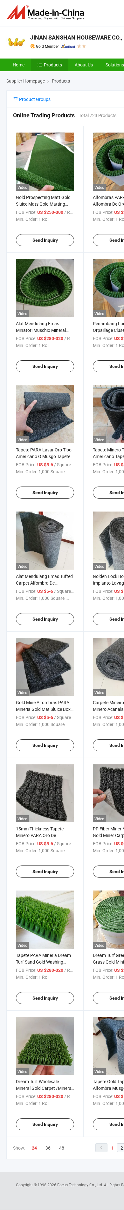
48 (61, 1148)
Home (18, 65)
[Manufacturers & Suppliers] (46, 12)
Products (53, 65)
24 (34, 1148)
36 (48, 1148)
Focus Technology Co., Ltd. (80, 1184)
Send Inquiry (45, 240)
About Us (84, 65)
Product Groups (34, 99)
